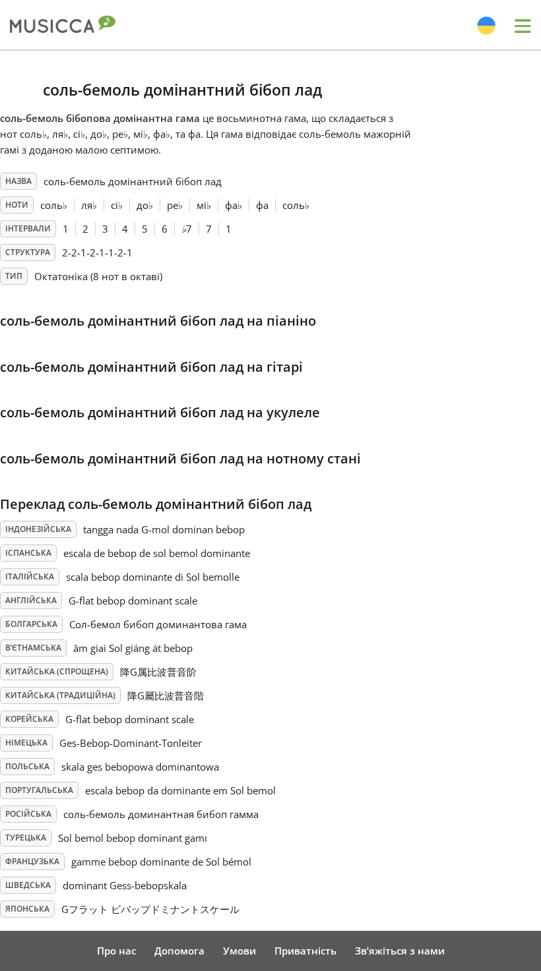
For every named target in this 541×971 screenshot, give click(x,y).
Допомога (179, 950)
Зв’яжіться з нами (400, 950)
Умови (239, 950)
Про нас (116, 950)
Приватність (305, 950)
